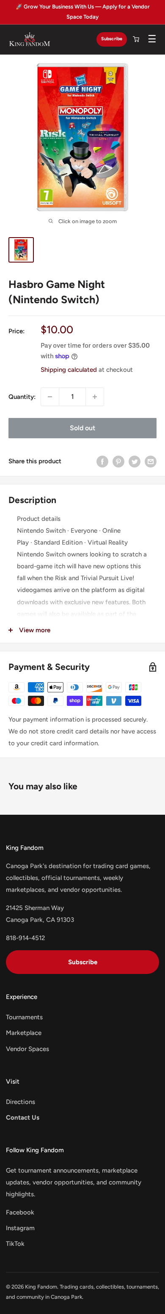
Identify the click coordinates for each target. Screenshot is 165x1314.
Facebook (20, 1212)
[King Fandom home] (29, 39)
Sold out (82, 428)
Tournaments (24, 1017)
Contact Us (22, 1117)
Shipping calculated (69, 369)
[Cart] (136, 39)
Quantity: (22, 397)
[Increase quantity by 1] (95, 397)
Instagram (20, 1228)
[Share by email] (151, 461)
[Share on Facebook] (102, 461)
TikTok (15, 1244)
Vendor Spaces (27, 1049)
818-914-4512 (25, 938)
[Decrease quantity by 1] (50, 397)
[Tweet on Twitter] (134, 461)
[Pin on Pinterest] (118, 461)
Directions (20, 1102)
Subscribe (111, 38)
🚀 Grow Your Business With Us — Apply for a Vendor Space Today (83, 11)
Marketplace (23, 1033)
